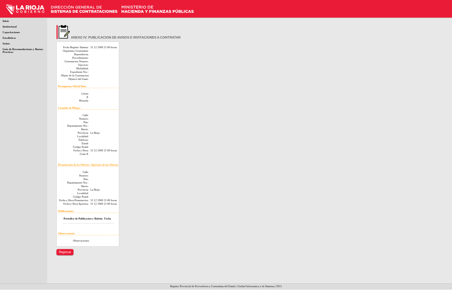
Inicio (6, 21)
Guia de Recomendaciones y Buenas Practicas (23, 50)
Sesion (6, 43)
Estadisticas (9, 37)
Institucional (10, 26)
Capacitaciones (11, 32)
